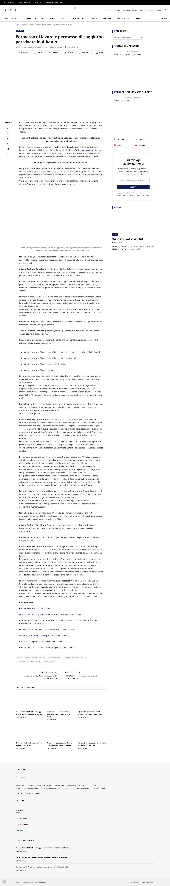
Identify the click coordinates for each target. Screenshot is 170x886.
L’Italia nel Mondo (122, 19)
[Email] (7, 149)
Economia (39, 19)
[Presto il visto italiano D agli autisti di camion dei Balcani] (61, 732)
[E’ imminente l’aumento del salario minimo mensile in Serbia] (61, 701)
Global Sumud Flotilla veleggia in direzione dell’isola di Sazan (41, 2)
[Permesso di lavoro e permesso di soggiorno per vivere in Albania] (61, 87)
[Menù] (165, 18)
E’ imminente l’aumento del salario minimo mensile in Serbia (59, 714)
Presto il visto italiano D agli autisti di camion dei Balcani (59, 744)
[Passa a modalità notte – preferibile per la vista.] (165, 10)
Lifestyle (93, 19)
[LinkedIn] (7, 138)
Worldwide (107, 19)
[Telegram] (7, 144)
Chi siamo (134, 882)
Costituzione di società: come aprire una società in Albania (44, 635)
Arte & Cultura (78, 19)
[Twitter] (7, 133)
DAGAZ (43, 882)
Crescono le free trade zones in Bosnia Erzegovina (29, 744)
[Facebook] (7, 128)
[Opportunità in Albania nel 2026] (133, 224)
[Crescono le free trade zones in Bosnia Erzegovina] (30, 732)
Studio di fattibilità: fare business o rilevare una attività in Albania (47, 629)
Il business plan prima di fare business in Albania (40, 641)
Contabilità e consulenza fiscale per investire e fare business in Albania (50, 614)
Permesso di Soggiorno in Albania (29, 661)
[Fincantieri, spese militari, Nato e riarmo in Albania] (92, 732)
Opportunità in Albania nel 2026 (127, 239)
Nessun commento (57, 47)
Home (29, 19)
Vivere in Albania (50, 661)
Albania (19, 657)
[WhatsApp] (7, 154)
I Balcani (138, 19)
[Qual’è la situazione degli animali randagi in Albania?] (92, 701)
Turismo (63, 19)
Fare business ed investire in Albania (35, 608)
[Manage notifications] (4, 881)
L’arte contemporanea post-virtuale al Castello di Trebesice (41, 857)
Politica (51, 19)
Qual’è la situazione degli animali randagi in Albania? (90, 713)
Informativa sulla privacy (140, 195)
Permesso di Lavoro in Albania (75, 657)
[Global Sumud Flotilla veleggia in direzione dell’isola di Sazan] (30, 701)
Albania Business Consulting (80, 150)
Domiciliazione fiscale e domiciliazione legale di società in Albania (47, 647)
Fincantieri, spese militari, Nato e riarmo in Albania (92, 744)
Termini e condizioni (147, 882)
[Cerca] (162, 18)
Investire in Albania (54, 657)
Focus (115, 234)
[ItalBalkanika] (85, 10)
